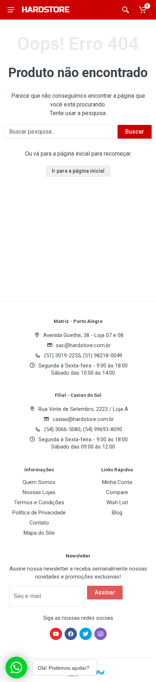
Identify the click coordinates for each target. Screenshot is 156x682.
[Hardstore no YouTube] (56, 634)
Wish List (117, 502)
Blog (117, 512)
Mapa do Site (39, 533)
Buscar (134, 131)
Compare (117, 492)
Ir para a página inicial (78, 171)
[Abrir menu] (10, 9)
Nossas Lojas (39, 492)
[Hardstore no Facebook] (71, 634)
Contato (39, 522)
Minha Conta (117, 482)
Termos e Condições (39, 502)
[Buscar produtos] (125, 9)
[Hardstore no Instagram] (100, 634)
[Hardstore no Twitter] (85, 634)
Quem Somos (39, 482)
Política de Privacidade (39, 512)
